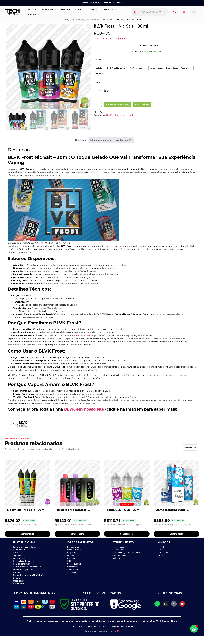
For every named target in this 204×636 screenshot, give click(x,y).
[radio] (99, 68)
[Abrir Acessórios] (38, 14)
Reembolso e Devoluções (23, 561)
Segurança (17, 555)
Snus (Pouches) (74, 564)
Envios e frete (118, 550)
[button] (86, 28)
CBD (69, 561)
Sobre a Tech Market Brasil (24, 547)
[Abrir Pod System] (97, 9)
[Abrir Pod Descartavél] (55, 9)
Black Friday (18, 584)
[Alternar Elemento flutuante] (194, 629)
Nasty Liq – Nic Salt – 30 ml (26, 510)
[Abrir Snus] (80, 9)
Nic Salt (129, 115)
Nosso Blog (18, 572)
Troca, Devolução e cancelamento (126, 552)
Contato (16, 578)
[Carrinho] (193, 12)
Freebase (71, 558)
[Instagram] (165, 604)
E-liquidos (118, 115)
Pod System (72, 567)
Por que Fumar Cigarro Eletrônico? (28, 575)
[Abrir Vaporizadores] (115, 9)
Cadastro (116, 558)
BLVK (109, 19)
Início (65, 19)
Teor (98, 82)
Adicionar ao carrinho (117, 104)
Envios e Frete (19, 558)
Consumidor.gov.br (21, 564)
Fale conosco (118, 547)
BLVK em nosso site (84, 409)
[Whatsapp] (157, 604)
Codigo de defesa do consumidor (27, 567)
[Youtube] (182, 604)
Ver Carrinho (142, 104)
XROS (160, 555)
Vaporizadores (73, 569)
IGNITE (161, 550)
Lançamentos (73, 547)
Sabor (99, 59)
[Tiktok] (174, 604)
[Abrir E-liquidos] (69, 9)
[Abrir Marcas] (35, 9)
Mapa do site (18, 581)
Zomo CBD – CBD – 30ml (123, 510)
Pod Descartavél (74, 550)
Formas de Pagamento (23, 569)
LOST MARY (163, 552)
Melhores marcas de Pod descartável (87, 19)
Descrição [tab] (80, 140)
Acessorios (72, 572)
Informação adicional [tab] (101, 140)
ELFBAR (161, 547)
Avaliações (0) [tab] (123, 140)
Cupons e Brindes (119, 555)
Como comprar (19, 550)
